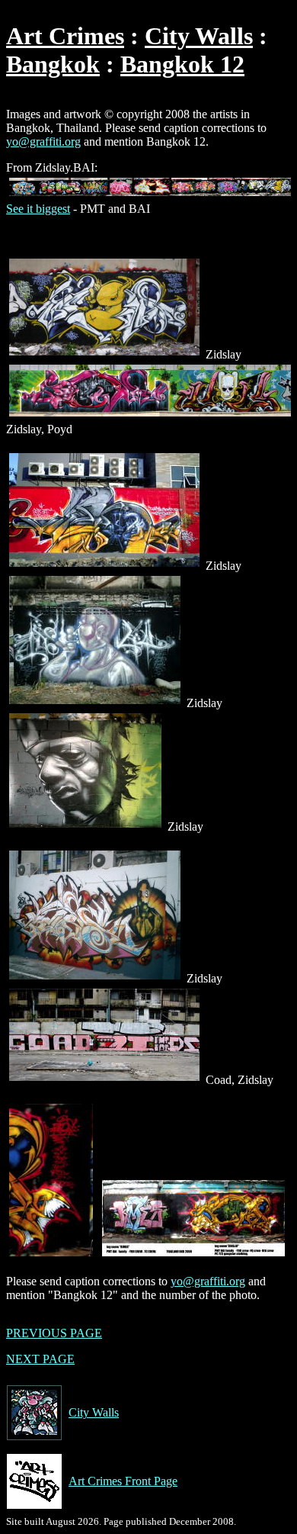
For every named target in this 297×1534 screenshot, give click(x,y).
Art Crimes (65, 36)
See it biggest (38, 208)
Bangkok (53, 64)
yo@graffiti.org (43, 141)
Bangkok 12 (182, 64)
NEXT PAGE (40, 1358)
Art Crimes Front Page (123, 1481)
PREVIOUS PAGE (54, 1333)
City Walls (199, 36)
